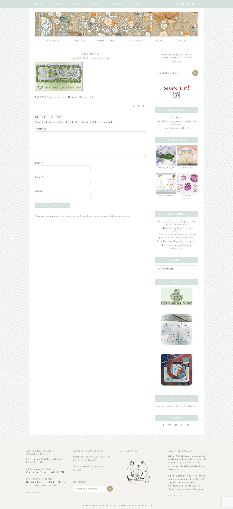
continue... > (32, 492)
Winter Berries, (166, 195)
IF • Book (187, 167)
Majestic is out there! (177, 128)
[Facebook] (200, 4)
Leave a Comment (100, 58)
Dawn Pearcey (165, 234)
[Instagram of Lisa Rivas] (176, 384)
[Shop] (178, 4)
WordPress (138, 506)
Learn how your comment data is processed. (105, 216)
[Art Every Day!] (176, 344)
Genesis (151, 506)
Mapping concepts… (184, 241)
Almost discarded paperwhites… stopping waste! (178, 236)
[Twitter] (194, 4)
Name (39, 163)
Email (39, 177)
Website (39, 191)
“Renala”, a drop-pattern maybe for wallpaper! (176, 122)
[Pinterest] (189, 4)
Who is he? (177, 117)
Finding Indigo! (166, 167)
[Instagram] (183, 4)
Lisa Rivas (110, 506)
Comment (41, 128)
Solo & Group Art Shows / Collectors (176, 406)
